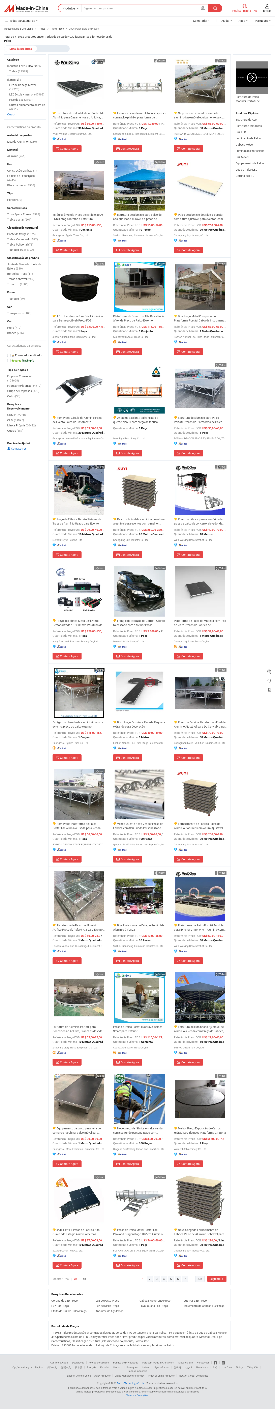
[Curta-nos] (215, 1362)
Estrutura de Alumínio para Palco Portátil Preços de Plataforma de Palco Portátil (198, 420)
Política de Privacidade (125, 1362)
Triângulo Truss (20, 250)
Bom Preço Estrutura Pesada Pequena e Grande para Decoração (139, 724)
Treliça (18, 71)
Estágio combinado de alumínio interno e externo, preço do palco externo (78, 724)
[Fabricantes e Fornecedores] (26, 8)
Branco (15, 333)
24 (67, 1279)
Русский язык (162, 1367)
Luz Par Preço (60, 1306)
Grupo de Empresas (23, 391)
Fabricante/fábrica (24, 386)
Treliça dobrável (20, 279)
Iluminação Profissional (250, 151)
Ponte (14, 200)
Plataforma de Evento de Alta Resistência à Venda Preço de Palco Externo (138, 318)
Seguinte (215, 1279)
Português (132, 1367)
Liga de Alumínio (22, 141)
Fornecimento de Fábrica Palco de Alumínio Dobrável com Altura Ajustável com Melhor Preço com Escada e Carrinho (200, 826)
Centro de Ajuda (59, 1362)
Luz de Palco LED (246, 169)
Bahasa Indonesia (137, 1371)
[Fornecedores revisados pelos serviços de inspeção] (25, 355)
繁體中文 (66, 1367)
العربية (188, 1367)
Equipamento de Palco (250, 163)
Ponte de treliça (21, 234)
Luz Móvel (242, 157)
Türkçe (239, 1367)
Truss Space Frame (23, 214)
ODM (16, 415)
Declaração (78, 1362)
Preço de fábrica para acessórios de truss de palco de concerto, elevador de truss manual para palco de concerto (198, 521)
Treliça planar (19, 219)
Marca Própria (21, 425)
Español (104, 1367)
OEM (15, 420)
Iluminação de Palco (248, 138)
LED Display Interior (26, 94)
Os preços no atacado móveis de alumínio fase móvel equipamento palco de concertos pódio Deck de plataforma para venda (198, 115)
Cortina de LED (245, 176)
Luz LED (241, 132)
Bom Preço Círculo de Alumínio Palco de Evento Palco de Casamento (77, 420)
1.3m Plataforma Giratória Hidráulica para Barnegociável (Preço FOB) (78, 318)
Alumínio (16, 156)
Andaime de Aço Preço (109, 1311)
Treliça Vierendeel (22, 239)
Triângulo (16, 299)
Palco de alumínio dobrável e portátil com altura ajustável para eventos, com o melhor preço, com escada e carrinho (199, 217)
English (39, 1367)
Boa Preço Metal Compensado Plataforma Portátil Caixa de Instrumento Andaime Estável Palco (199, 318)
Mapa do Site (185, 1362)
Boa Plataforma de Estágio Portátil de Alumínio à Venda (138, 927)
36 (75, 1278)
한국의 (177, 1367)
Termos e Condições (137, 1395)
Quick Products (102, 1375)
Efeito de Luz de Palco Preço (69, 1311)
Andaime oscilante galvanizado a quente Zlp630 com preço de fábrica (135, 420)
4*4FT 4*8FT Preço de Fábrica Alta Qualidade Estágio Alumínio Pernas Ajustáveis (76, 1232)
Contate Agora (69, 148)
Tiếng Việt (252, 1367)
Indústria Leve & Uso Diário (24, 66)
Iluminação (14, 80)
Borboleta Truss (20, 274)
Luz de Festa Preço (107, 1300)
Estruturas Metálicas (249, 126)
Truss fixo (17, 284)
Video (101, 60)
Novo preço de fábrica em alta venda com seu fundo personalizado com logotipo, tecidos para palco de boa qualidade (138, 1130)
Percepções (203, 1362)
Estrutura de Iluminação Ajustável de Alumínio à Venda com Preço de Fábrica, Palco (199, 1029)
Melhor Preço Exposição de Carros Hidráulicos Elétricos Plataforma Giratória (200, 1130)
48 (84, 1279)
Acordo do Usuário (99, 1362)
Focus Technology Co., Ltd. (131, 1383)
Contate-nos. (18, 448)
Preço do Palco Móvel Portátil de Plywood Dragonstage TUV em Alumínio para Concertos (138, 1232)
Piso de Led (21, 100)
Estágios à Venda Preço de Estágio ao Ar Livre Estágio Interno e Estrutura (78, 217)
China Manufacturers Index (129, 1375)
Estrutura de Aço (246, 119)
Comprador (200, 21)
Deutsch (117, 1367)
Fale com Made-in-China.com (158, 1362)
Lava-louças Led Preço (154, 1306)
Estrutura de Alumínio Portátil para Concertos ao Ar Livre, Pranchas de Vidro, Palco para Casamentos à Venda (78, 1029)
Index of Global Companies (193, 1375)
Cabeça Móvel (244, 144)
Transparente (19, 313)
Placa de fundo (21, 185)
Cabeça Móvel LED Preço (155, 1300)
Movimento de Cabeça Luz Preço (204, 1306)
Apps (242, 21)
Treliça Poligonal (20, 244)
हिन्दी (215, 1367)
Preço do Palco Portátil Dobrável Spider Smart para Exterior (137, 1029)
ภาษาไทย (226, 1367)
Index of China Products (161, 1375)
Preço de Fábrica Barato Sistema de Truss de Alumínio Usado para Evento (77, 521)
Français (91, 1367)
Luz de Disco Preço (107, 1306)
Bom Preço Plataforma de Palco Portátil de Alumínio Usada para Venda (77, 826)
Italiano (146, 1367)
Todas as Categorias (22, 21)
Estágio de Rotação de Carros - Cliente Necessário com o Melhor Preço (139, 623)
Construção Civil (22, 170)
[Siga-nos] (223, 1362)
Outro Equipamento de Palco (27, 107)
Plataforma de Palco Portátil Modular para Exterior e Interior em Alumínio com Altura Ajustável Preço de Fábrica (199, 927)
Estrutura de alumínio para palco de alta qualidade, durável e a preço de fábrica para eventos (137, 217)
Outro (10, 114)
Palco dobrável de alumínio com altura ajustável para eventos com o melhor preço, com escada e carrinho (139, 521)
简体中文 (52, 1367)
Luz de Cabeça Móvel (22, 87)
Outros (15, 430)
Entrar (267, 10)
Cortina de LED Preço (64, 1300)
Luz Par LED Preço (195, 1300)
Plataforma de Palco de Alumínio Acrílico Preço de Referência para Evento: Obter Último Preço (78, 927)
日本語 (78, 1367)
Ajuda (225, 21)
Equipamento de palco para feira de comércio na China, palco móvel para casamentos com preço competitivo (77, 1130)
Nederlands (202, 1367)
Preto (14, 328)
